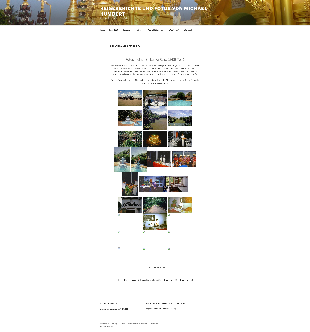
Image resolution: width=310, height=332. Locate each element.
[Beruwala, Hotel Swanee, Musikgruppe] (184, 159)
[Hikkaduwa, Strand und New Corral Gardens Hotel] (180, 239)
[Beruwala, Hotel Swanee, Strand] (180, 222)
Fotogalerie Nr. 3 (185, 280)
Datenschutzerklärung (167, 309)
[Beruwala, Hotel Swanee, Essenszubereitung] (155, 221)
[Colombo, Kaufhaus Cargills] (155, 98)
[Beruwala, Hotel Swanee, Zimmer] (175, 184)
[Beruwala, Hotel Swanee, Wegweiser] (130, 205)
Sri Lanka (142, 280)
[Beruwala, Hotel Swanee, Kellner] (180, 139)
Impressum (150, 309)
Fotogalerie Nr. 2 (169, 280)
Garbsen (126, 30)
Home (102, 30)
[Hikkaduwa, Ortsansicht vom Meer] (130, 255)
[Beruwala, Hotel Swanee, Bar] (130, 184)
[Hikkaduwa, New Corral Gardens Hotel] (155, 239)
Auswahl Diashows (155, 30)
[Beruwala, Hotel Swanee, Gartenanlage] (155, 118)
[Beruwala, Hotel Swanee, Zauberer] (151, 184)
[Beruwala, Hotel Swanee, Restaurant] (130, 222)
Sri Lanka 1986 (154, 280)
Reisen (138, 30)
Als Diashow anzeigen (155, 268)
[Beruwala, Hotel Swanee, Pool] (180, 98)
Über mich (188, 30)
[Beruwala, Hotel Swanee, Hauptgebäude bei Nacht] (155, 139)
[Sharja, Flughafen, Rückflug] (180, 255)
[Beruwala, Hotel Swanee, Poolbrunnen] (122, 159)
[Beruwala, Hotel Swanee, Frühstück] (180, 205)
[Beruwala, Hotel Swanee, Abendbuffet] (159, 159)
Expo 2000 (113, 30)
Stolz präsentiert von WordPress (131, 324)
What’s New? (174, 30)
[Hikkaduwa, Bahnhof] (155, 255)
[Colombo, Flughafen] (130, 98)
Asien (133, 280)
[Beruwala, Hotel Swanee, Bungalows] (130, 139)
